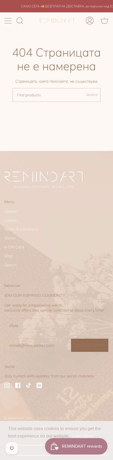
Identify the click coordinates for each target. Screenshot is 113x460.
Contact (11, 211)
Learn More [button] (83, 436)
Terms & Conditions (21, 229)
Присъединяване (89, 345)
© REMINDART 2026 (18, 418)
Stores (10, 237)
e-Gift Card (14, 247)
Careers (11, 220)
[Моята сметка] (90, 20)
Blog (8, 255)
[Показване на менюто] (8, 20)
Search (92, 94)
